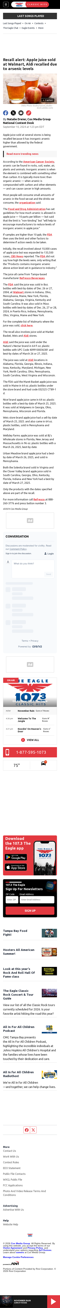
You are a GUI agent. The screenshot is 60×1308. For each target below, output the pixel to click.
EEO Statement (11, 1168)
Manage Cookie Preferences (18, 1257)
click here (27, 325)
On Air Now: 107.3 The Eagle (30, 701)
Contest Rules (11, 1162)
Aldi (26, 335)
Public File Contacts (14, 1173)
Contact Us (9, 1150)
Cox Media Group (20, 1243)
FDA (49, 234)
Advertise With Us (13, 1209)
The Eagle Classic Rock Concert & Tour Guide (18, 994)
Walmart (18, 292)
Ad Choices (45, 1250)
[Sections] (6, 4)
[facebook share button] (5, 112)
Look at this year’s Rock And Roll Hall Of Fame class (19, 972)
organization (27, 202)
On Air (28, 23)
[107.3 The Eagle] (30, 4)
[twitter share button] (13, 112)
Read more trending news (22, 153)
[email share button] (21, 112)
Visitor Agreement (12, 1248)
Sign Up (30, 910)
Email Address (27, 894)
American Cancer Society (38, 161)
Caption (48, 100)
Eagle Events (28, 28)
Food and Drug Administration (27, 209)
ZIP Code (10, 894)
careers (20, 1252)
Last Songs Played (12, 23)
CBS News (16, 256)
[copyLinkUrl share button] (28, 112)
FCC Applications (13, 1185)
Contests (39, 23)
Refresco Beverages (32, 278)
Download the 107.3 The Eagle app (18, 843)
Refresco (39, 499)
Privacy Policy (35, 1248)
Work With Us (11, 1156)
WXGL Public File (12, 1179)
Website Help (10, 1224)
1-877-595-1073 (31, 752)
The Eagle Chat (10, 28)
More (41, 28)
